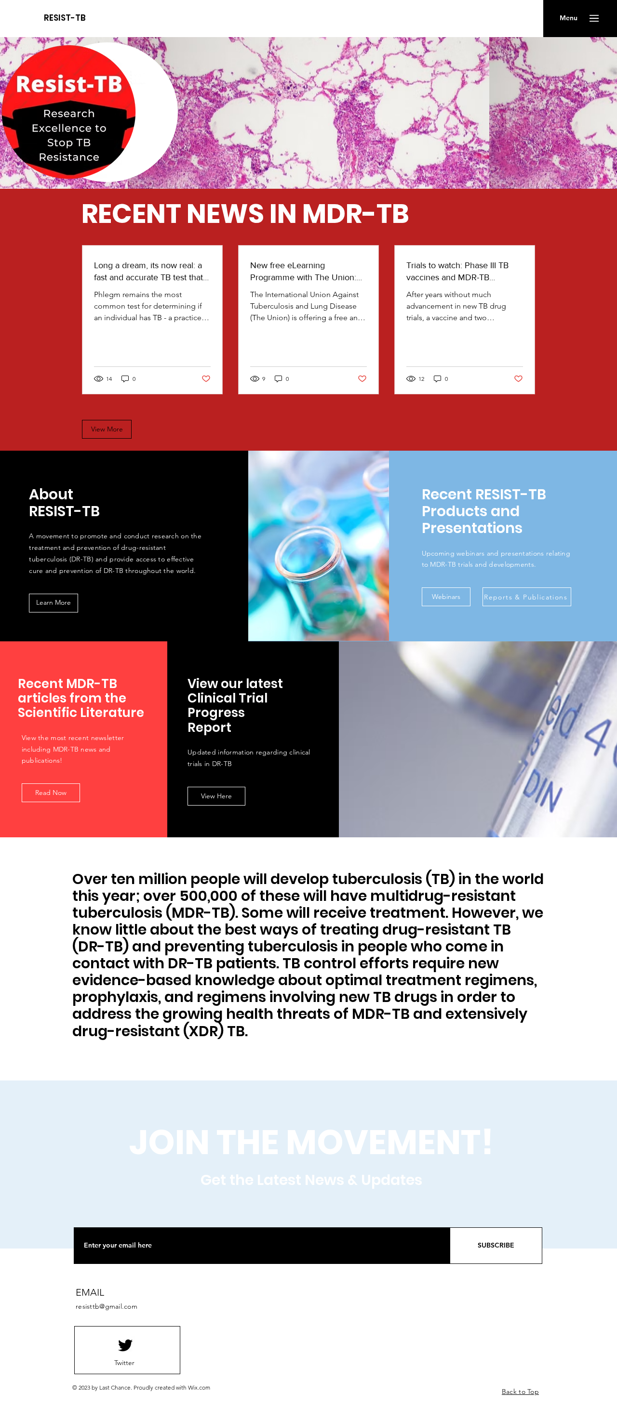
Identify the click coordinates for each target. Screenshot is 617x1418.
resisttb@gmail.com (106, 1306)
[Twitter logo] (125, 1345)
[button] (568, 18)
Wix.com (199, 1387)
